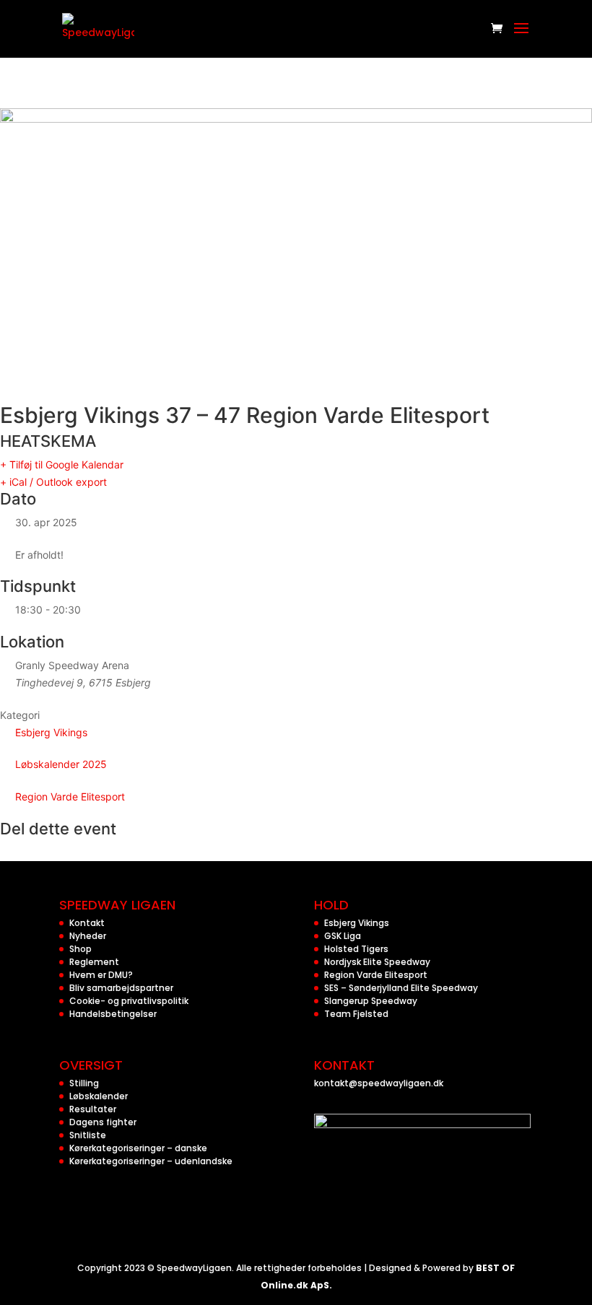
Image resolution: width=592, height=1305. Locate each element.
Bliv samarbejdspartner (121, 988)
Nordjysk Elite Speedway (377, 962)
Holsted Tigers (356, 949)
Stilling (84, 1083)
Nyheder (87, 936)
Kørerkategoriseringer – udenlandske (150, 1161)
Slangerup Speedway (370, 1001)
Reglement (94, 962)
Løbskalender (98, 1096)
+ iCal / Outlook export (53, 482)
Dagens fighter (102, 1122)
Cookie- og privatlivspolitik (128, 1001)
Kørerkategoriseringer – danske (138, 1148)
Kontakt (87, 923)
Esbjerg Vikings (51, 732)
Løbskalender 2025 (61, 764)
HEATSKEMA (48, 441)
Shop (80, 949)
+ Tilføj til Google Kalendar (61, 464)
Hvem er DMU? (101, 975)
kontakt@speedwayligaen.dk (378, 1083)
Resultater (92, 1109)
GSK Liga (342, 936)
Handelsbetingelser (113, 1014)
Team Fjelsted (356, 1014)
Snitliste (87, 1135)
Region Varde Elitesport (70, 796)
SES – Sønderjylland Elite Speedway (401, 988)
